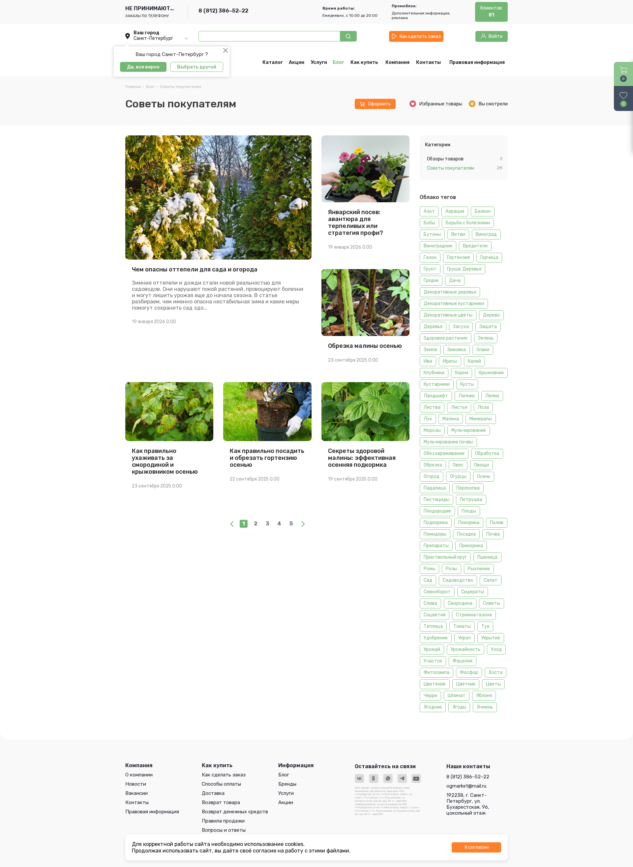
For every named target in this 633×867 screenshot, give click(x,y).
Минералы (480, 419)
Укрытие (490, 638)
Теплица (433, 626)
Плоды (469, 511)
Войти (495, 36)
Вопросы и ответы (224, 830)
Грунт (430, 269)
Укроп (464, 638)
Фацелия (462, 661)
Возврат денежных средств (235, 812)
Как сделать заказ (420, 36)
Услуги (286, 793)
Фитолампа (436, 672)
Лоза (483, 407)
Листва (432, 407)
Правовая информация (152, 812)
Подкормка (436, 522)
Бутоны (432, 234)
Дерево (491, 315)
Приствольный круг (445, 557)
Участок (433, 661)
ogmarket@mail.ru (466, 786)
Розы (451, 569)
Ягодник (433, 707)
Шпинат (457, 695)
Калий (474, 361)
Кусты (467, 384)
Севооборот (437, 592)
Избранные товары (440, 104)
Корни (461, 373)
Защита (488, 326)
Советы (491, 603)
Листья (459, 407)
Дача (455, 280)
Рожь (429, 569)
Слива (430, 603)
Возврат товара (221, 802)
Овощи (481, 465)
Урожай (432, 649)
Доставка (213, 793)
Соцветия (434, 615)
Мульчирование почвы (448, 442)
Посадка (466, 534)
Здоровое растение (445, 338)
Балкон (483, 211)
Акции (285, 802)
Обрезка (433, 465)
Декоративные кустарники (454, 303)
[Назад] (232, 524)
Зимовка (456, 349)
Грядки (431, 280)
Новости (135, 784)
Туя (485, 626)
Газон (430, 257)
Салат (490, 580)
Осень (483, 476)
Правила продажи (223, 821)
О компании (139, 775)
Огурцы (458, 476)
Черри (430, 695)
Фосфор (469, 672)
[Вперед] (303, 524)
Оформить (379, 104)
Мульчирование (468, 430)
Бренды (287, 784)
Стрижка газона (474, 615)
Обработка (487, 453)
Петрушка (471, 499)
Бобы (429, 223)
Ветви (458, 234)
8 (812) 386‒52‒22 (223, 11)
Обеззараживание (444, 453)
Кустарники (437, 384)
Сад (428, 580)
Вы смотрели (493, 104)
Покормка (468, 522)
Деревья (433, 326)
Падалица (435, 488)
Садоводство (458, 580)
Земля (430, 349)
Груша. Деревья (464, 269)
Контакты (137, 802)
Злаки (482, 349)
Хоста (495, 672)
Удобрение (436, 638)
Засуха (461, 326)
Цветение (435, 684)
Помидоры (435, 534)
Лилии (492, 396)
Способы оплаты (221, 784)
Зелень (486, 338)
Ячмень (485, 707)
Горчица (489, 257)
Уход (496, 649)
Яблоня (484, 695)
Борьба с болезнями (468, 223)
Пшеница (487, 557)
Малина (450, 419)
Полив (496, 522)
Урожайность (465, 649)
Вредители (475, 246)
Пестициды (436, 499)
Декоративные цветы (448, 315)
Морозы (432, 430)
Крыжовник (491, 373)
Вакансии (136, 793)
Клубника (434, 373)
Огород (431, 476)
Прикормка (471, 545)
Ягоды (459, 707)
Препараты (436, 545)
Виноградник (438, 246)
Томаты (462, 626)
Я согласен (476, 847)
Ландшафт (436, 396)
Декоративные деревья (450, 292)
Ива (428, 361)
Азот (429, 211)
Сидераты (472, 592)
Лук (428, 419)
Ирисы (450, 361)
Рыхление (479, 569)
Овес (458, 465)
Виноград (486, 234)
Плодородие (437, 511)
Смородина (460, 603)
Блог (283, 775)
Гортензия (458, 257)
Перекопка (468, 488)
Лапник (467, 396)
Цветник (465, 684)
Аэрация (454, 211)
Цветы (493, 684)
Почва (493, 534)
